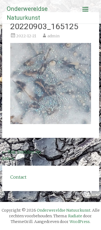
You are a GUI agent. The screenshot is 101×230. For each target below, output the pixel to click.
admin (53, 36)
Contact (18, 177)
